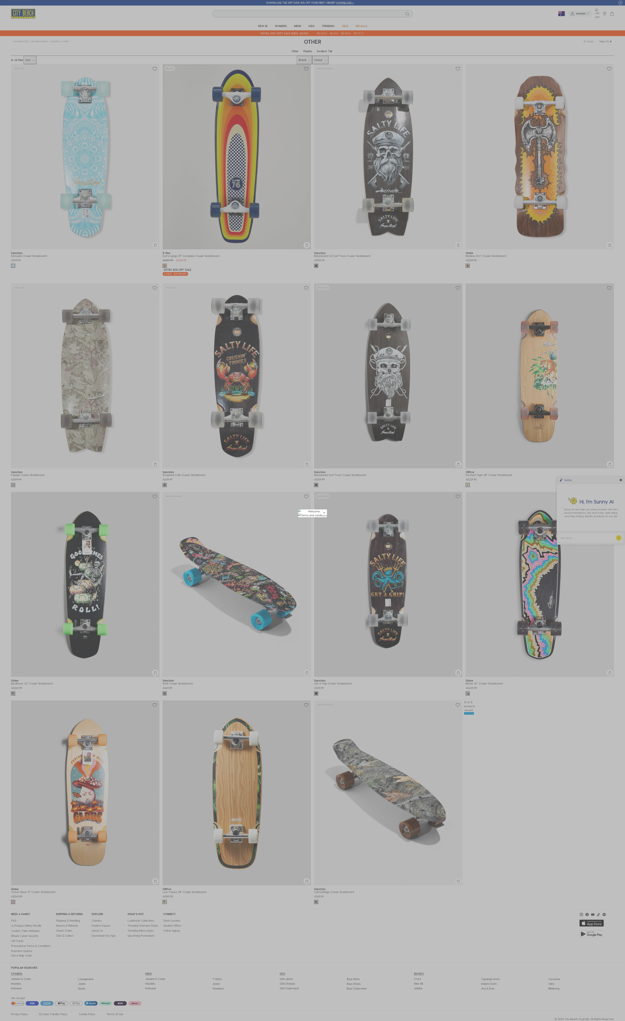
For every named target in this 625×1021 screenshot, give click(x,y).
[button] (324, 512)
